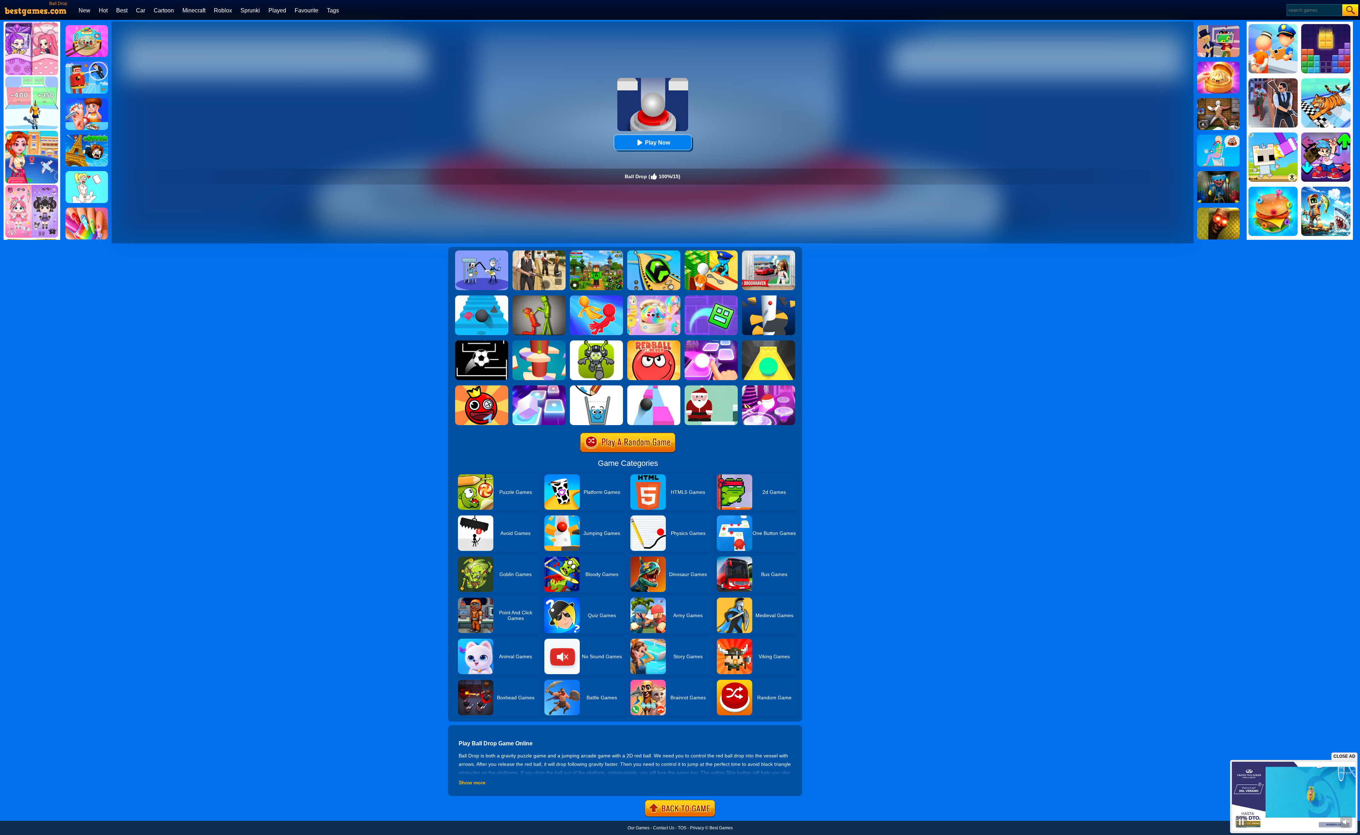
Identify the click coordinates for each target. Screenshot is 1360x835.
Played (277, 10)
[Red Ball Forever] (653, 342)
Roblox (223, 10)
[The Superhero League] (87, 64)
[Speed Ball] (653, 387)
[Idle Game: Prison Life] (711, 252)
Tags (333, 10)
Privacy (697, 827)
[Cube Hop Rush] (539, 387)
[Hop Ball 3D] (768, 387)
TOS (682, 827)
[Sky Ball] (768, 342)
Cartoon (164, 10)
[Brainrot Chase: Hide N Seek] (1218, 210)
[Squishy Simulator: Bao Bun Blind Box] (653, 297)
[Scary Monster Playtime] (1218, 173)
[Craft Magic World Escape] (596, 252)
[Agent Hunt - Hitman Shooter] (539, 252)
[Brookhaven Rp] (768, 252)
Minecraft (193, 10)
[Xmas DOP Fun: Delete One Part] (87, 173)
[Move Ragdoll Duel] (596, 297)
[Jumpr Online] (481, 342)
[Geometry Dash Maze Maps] (711, 297)
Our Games (639, 827)
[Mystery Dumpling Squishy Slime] (87, 27)
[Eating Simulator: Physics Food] (1218, 137)
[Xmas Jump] (711, 387)
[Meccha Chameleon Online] (1218, 100)
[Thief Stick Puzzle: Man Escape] (481, 252)
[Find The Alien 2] (1218, 27)
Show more (472, 782)
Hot (103, 10)
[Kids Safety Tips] (87, 100)
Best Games (721, 827)
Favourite (306, 10)
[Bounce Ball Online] (481, 387)
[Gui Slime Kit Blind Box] (1218, 64)
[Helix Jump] (768, 297)
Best (122, 10)
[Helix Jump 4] (539, 342)
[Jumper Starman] (596, 342)
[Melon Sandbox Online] (539, 297)
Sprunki (250, 10)
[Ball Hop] (711, 342)
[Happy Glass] (596, 387)
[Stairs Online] (481, 297)
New (84, 10)
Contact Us (663, 827)
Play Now (657, 143)
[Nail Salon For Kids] (87, 210)
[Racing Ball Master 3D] (653, 252)
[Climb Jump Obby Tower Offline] (87, 137)
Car (140, 10)
